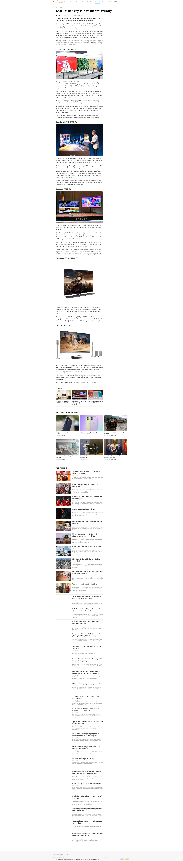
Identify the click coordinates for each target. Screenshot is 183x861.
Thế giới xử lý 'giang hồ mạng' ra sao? (86, 684)
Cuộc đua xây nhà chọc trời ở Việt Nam (86, 783)
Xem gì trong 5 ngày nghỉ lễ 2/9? (84, 509)
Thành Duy (58, 15)
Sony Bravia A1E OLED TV (66, 122)
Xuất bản (72, 1)
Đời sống (104, 1)
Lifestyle (110, 1)
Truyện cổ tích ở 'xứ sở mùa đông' (84, 584)
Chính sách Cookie (92, 859)
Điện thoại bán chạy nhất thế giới (89, 432)
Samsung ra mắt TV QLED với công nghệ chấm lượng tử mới (79, 403)
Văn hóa (91, 1)
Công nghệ (97, 1)
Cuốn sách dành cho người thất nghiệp (86, 546)
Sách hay (78, 1)
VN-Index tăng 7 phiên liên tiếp (83, 759)
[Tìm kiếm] (129, 2)
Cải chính (116, 1)
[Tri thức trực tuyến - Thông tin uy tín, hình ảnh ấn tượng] (58, 2)
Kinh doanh (85, 1)
